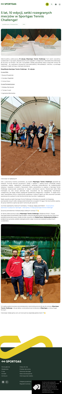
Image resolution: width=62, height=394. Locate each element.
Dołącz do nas (24, 367)
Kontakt (4, 373)
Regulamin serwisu (25, 384)
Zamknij (60, 381)
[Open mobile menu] (47, 4)
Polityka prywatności (25, 381)
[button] (51, 4)
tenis (24, 24)
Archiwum (4, 376)
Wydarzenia (5, 369)
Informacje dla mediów (26, 376)
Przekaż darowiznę (25, 369)
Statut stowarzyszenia (26, 373)
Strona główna (6, 367)
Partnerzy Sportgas (25, 371)
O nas (3, 371)
